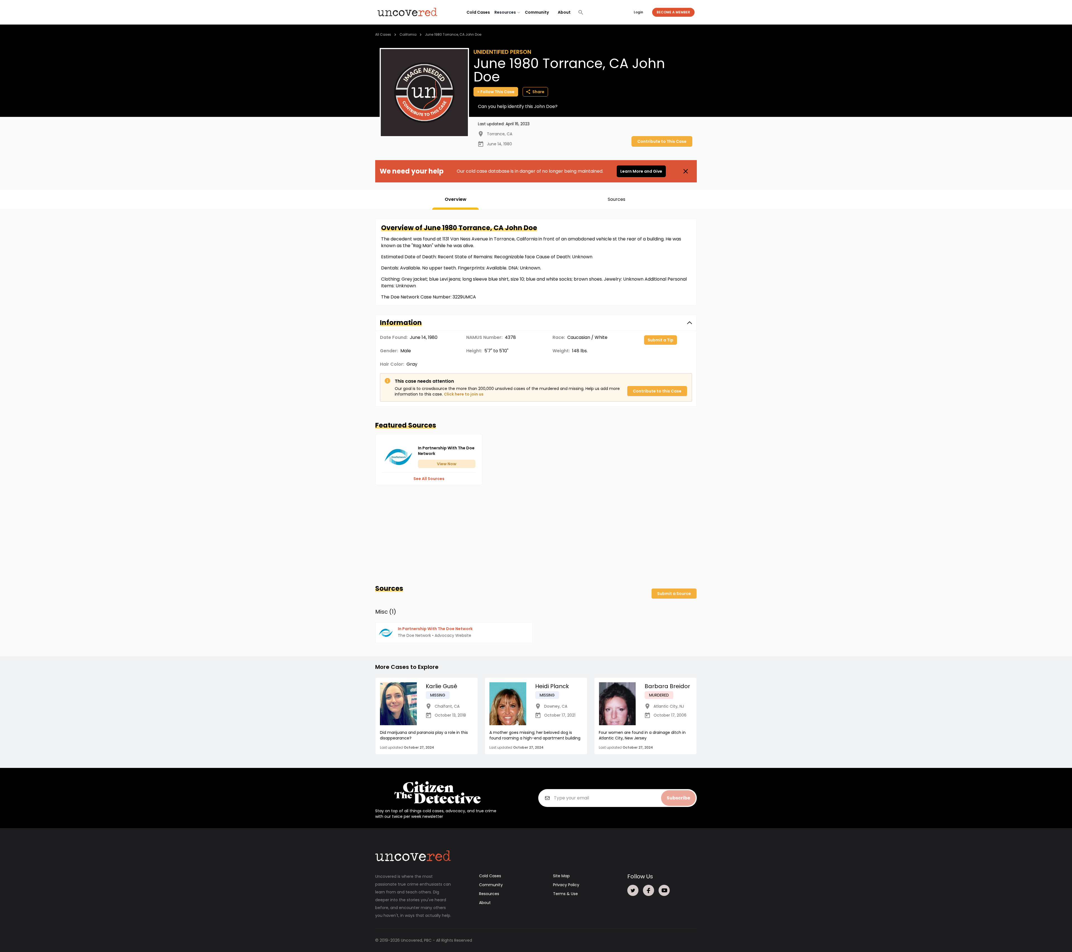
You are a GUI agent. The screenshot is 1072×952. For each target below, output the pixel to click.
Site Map (561, 876)
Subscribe (678, 798)
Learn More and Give (641, 171)
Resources (489, 893)
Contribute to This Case (661, 141)
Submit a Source (674, 593)
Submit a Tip (660, 340)
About (564, 12)
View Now (446, 464)
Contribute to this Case (657, 391)
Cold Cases (478, 12)
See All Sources (428, 478)
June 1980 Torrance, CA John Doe (453, 34)
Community (537, 12)
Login (638, 12)
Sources (616, 199)
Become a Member (673, 12)
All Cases (383, 34)
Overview (455, 199)
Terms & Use (565, 893)
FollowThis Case (497, 92)
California (408, 34)
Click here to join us (464, 394)
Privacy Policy (566, 885)
